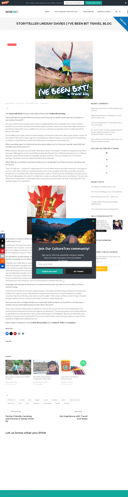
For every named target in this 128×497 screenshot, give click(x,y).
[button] (64, 248)
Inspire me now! (49, 271)
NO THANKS (79, 271)
